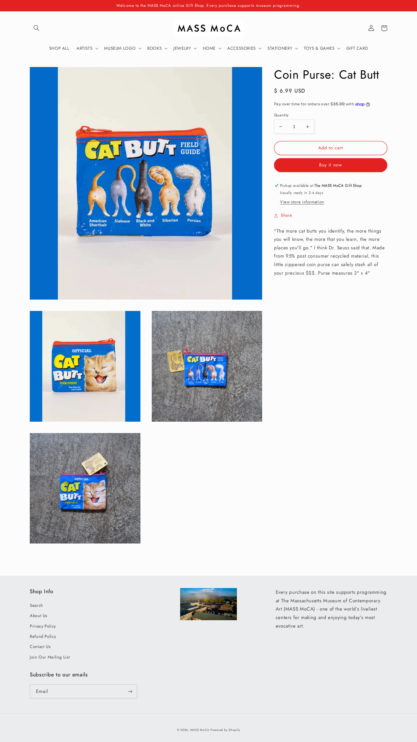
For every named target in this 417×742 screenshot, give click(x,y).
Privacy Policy (43, 626)
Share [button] (286, 215)
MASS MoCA (199, 730)
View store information (302, 202)
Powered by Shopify (225, 730)
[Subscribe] (130, 691)
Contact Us (40, 646)
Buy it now (330, 165)
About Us (38, 616)
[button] (36, 28)
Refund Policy (43, 636)
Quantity (281, 115)
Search (36, 605)
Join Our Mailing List (50, 657)
